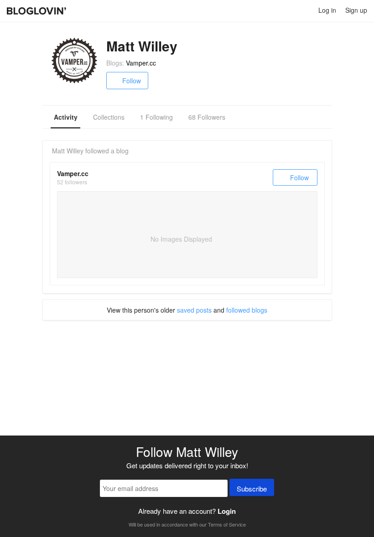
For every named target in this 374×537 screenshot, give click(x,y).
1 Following (156, 117)
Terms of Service (227, 524)
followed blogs (246, 309)
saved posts (194, 309)
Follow (131, 80)
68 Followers (206, 117)
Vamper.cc (141, 62)
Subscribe (252, 488)
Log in (327, 10)
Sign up (356, 10)
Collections (109, 117)
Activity (66, 117)
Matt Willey (67, 150)
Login (227, 511)
